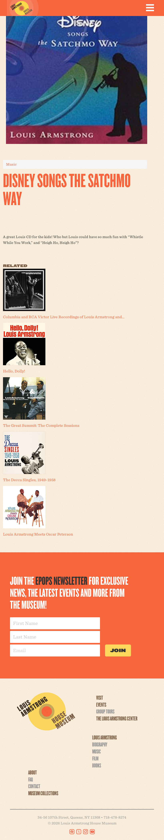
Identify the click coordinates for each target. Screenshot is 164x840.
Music (11, 164)
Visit (99, 697)
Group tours (105, 711)
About (32, 772)
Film (95, 758)
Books (96, 765)
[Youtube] (92, 831)
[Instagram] (85, 831)
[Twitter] (78, 831)
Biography (99, 744)
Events (101, 704)
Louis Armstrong (104, 737)
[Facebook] (71, 831)
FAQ (30, 779)
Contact (34, 786)
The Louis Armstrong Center (116, 718)
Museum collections (43, 793)
